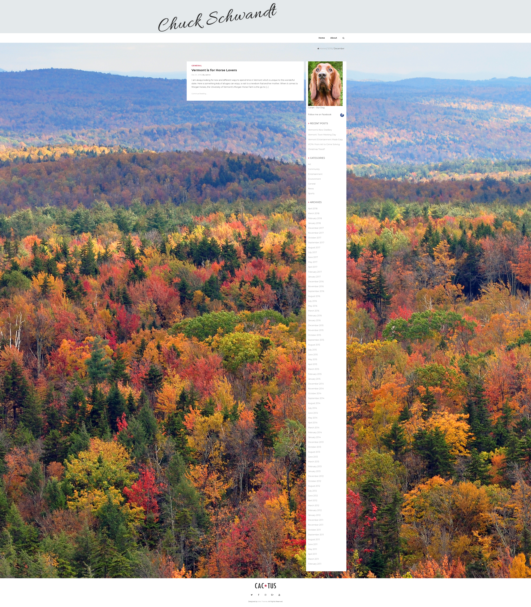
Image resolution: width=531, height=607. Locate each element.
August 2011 (314, 539)
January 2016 (314, 320)
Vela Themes (262, 601)
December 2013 (316, 442)
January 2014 (314, 437)
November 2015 (315, 330)
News (311, 188)
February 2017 (315, 272)
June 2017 (313, 257)
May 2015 (312, 359)
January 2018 (314, 223)
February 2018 (315, 218)
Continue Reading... (199, 94)
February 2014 (315, 432)
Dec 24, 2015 (196, 75)
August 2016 (314, 296)
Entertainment (315, 174)
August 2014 (314, 403)
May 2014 (312, 418)
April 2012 (312, 500)
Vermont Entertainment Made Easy (325, 139)
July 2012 (312, 491)
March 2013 (313, 461)
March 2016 (313, 311)
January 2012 (314, 515)
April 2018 (312, 208)
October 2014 (314, 393)
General (197, 66)
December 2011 (315, 520)
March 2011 (313, 559)
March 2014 (313, 427)
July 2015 (312, 350)
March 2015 (313, 369)
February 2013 (315, 466)
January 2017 (314, 276)
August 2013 (314, 452)
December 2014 (316, 384)
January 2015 (314, 379)
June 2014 (313, 413)
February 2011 (314, 564)
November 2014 (316, 388)
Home (323, 48)
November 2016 (316, 286)
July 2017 (312, 252)
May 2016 (312, 306)
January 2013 (314, 471)
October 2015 (314, 335)
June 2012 (313, 495)
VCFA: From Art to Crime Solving (324, 144)
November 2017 (316, 233)
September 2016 (316, 291)
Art (309, 164)
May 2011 (312, 549)
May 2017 (312, 262)
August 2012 (314, 486)
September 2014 (316, 398)
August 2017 (314, 247)
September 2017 (316, 242)
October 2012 (314, 481)
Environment (314, 179)
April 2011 (312, 554)
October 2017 (314, 237)
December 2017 (316, 228)
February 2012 (315, 510)
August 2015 (314, 345)
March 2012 (313, 505)
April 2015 (312, 364)
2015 (330, 48)
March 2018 (313, 213)
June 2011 (312, 544)
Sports (311, 193)
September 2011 (316, 534)
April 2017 (312, 267)
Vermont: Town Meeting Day (322, 134)
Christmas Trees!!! (316, 149)
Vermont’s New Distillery (320, 130)
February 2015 (315, 374)
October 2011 (314, 530)
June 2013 (313, 457)
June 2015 (313, 354)
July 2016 (312, 301)
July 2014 (312, 408)
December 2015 (315, 325)
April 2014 (312, 422)
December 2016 (316, 281)
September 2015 (316, 340)
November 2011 (315, 525)
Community (314, 169)
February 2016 (315, 315)
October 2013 (314, 447)
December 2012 (316, 476)
